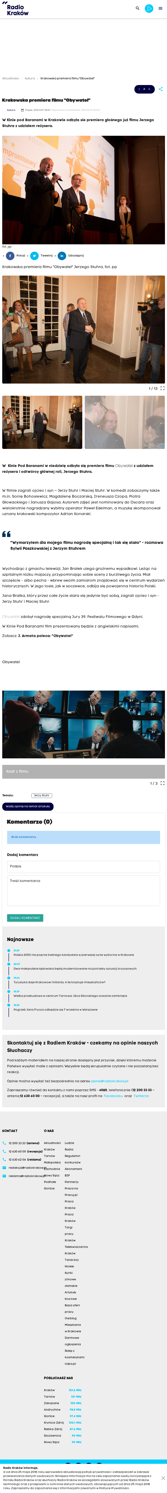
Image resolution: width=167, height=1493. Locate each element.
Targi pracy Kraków (70, 1234)
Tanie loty (72, 1260)
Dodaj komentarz (25, 918)
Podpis (15, 866)
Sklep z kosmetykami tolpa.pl (75, 1358)
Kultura (29, 78)
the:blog (71, 1318)
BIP (67, 1175)
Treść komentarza (25, 881)
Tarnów (49, 1156)
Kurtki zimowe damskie (71, 1280)
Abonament (73, 1169)
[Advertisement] (83, 48)
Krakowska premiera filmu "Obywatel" (67, 78)
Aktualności (11, 78)
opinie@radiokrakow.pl (109, 1081)
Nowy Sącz (51, 1175)
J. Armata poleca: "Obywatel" (45, 636)
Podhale (50, 1182)
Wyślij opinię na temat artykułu (28, 806)
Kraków (49, 1149)
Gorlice (49, 1188)
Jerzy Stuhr (41, 795)
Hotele (69, 1266)
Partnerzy (72, 1182)
